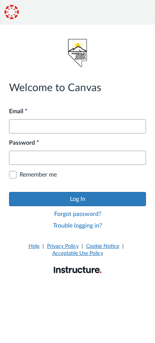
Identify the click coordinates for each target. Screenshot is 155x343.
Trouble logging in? (77, 226)
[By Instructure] (78, 270)
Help (34, 246)
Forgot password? (77, 214)
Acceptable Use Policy (77, 253)
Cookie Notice (102, 246)
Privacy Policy (63, 246)
